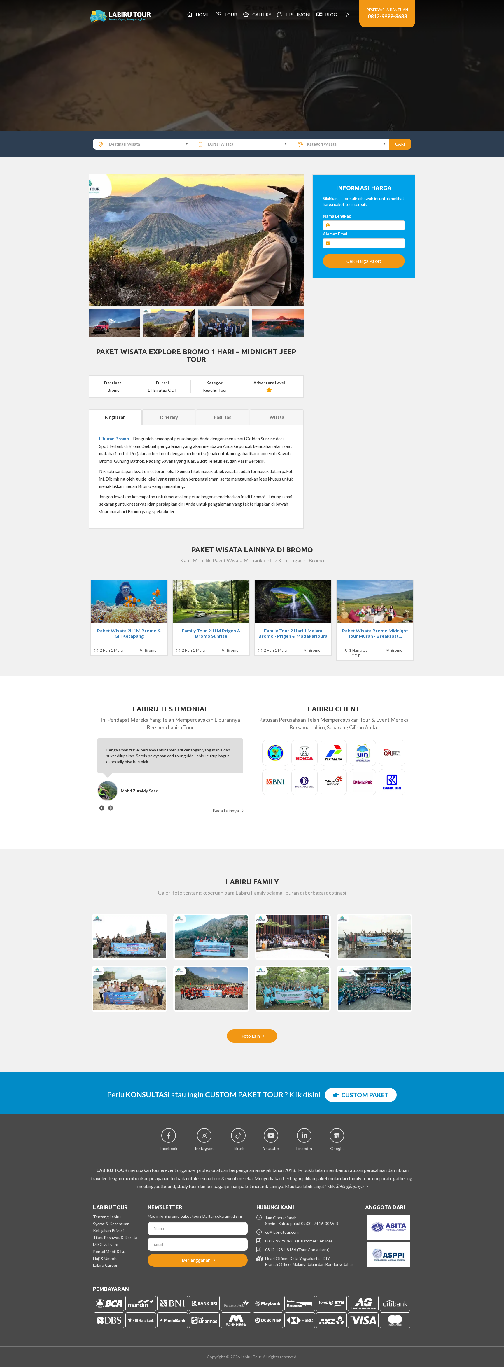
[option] (196, 240)
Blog (330, 14)
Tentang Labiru (107, 1216)
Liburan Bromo (114, 438)
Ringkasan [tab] (115, 417)
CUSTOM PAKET (364, 1094)
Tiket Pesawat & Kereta (115, 1237)
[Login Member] (347, 14)
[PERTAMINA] (211, 937)
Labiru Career (105, 1265)
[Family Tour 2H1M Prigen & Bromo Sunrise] (211, 601)
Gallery (261, 14)
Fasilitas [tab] (222, 417)
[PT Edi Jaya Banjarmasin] (211, 989)
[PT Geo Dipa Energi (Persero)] (129, 937)
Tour (230, 14)
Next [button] (293, 240)
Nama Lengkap (337, 215)
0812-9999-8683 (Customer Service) (298, 1240)
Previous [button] (98, 240)
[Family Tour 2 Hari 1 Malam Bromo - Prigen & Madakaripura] (293, 601)
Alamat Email (336, 233)
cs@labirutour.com (282, 1232)
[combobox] (142, 144)
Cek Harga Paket (363, 261)
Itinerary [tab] (169, 417)
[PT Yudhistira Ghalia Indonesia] (374, 989)
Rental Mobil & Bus (110, 1251)
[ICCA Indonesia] (293, 937)
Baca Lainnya (226, 810)
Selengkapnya (350, 1186)
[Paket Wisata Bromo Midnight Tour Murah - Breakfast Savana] (375, 601)
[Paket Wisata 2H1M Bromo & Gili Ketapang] (129, 601)
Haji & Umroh (105, 1258)
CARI (400, 143)
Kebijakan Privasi (108, 1230)
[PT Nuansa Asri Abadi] (129, 989)
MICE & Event (106, 1244)
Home (201, 14)
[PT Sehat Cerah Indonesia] (293, 989)
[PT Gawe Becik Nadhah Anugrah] (374, 937)
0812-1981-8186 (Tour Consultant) (297, 1249)
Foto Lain (251, 1036)
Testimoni (297, 14)
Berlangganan (196, 1260)
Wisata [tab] (277, 417)
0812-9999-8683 (387, 16)
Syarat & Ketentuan (111, 1223)
